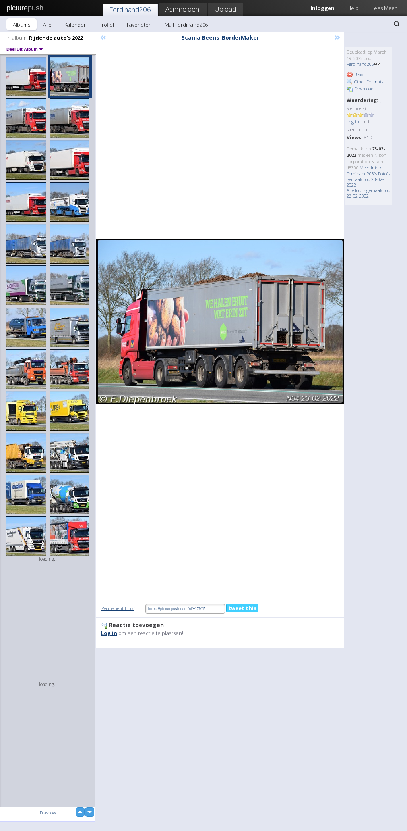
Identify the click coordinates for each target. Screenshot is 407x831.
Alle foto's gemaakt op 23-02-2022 (368, 193)
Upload (225, 8)
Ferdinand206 (130, 9)
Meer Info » (371, 168)
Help (353, 8)
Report (360, 74)
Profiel (106, 24)
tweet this (242, 608)
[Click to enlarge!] (220, 321)
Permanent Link (117, 608)
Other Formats (368, 82)
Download (363, 89)
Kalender (75, 24)
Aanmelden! (182, 8)
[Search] (396, 23)
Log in (353, 122)
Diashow (48, 813)
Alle (47, 24)
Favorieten (139, 24)
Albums (21, 24)
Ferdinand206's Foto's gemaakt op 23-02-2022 (368, 179)
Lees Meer (384, 8)
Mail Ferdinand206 (186, 24)
